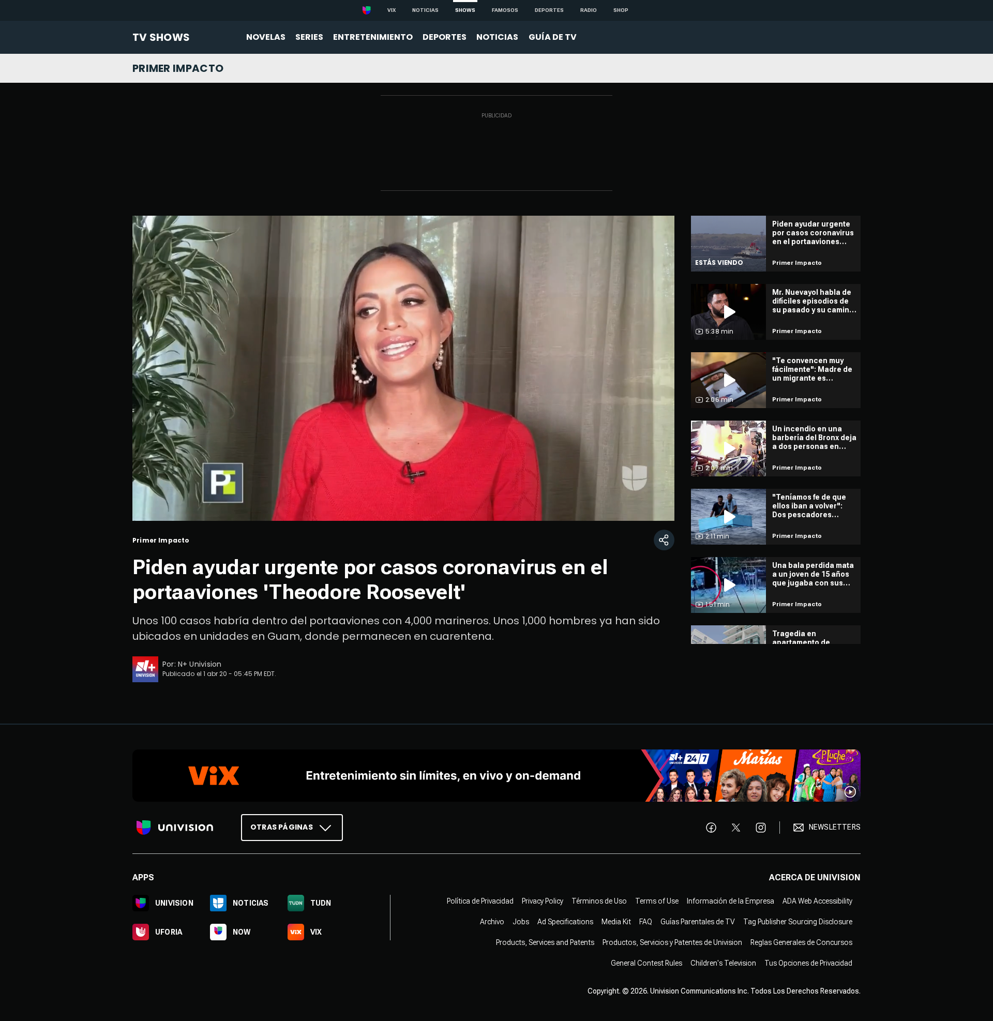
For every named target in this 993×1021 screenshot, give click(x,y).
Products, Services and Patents (545, 942)
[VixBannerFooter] (496, 775)
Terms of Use (657, 900)
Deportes (549, 10)
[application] (403, 368)
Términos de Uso (599, 900)
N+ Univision (200, 664)
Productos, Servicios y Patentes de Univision (672, 942)
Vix (391, 10)
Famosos (505, 10)
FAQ (645, 921)
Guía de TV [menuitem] (553, 37)
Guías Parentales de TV (697, 921)
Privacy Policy (542, 900)
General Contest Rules (646, 962)
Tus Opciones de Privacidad (808, 962)
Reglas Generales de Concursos (801, 942)
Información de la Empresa (730, 900)
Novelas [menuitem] (265, 37)
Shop (620, 10)
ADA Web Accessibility (817, 900)
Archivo (492, 921)
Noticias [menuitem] (497, 37)
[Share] (664, 540)
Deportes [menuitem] (445, 37)
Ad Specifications (565, 921)
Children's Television (723, 962)
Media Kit (616, 921)
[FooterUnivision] (175, 827)
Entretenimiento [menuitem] (373, 37)
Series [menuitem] (309, 37)
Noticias (425, 10)
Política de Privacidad (480, 900)
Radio (588, 10)
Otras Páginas (281, 826)
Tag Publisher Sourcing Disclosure (797, 921)
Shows (465, 10)
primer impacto (177, 68)
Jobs (521, 921)
